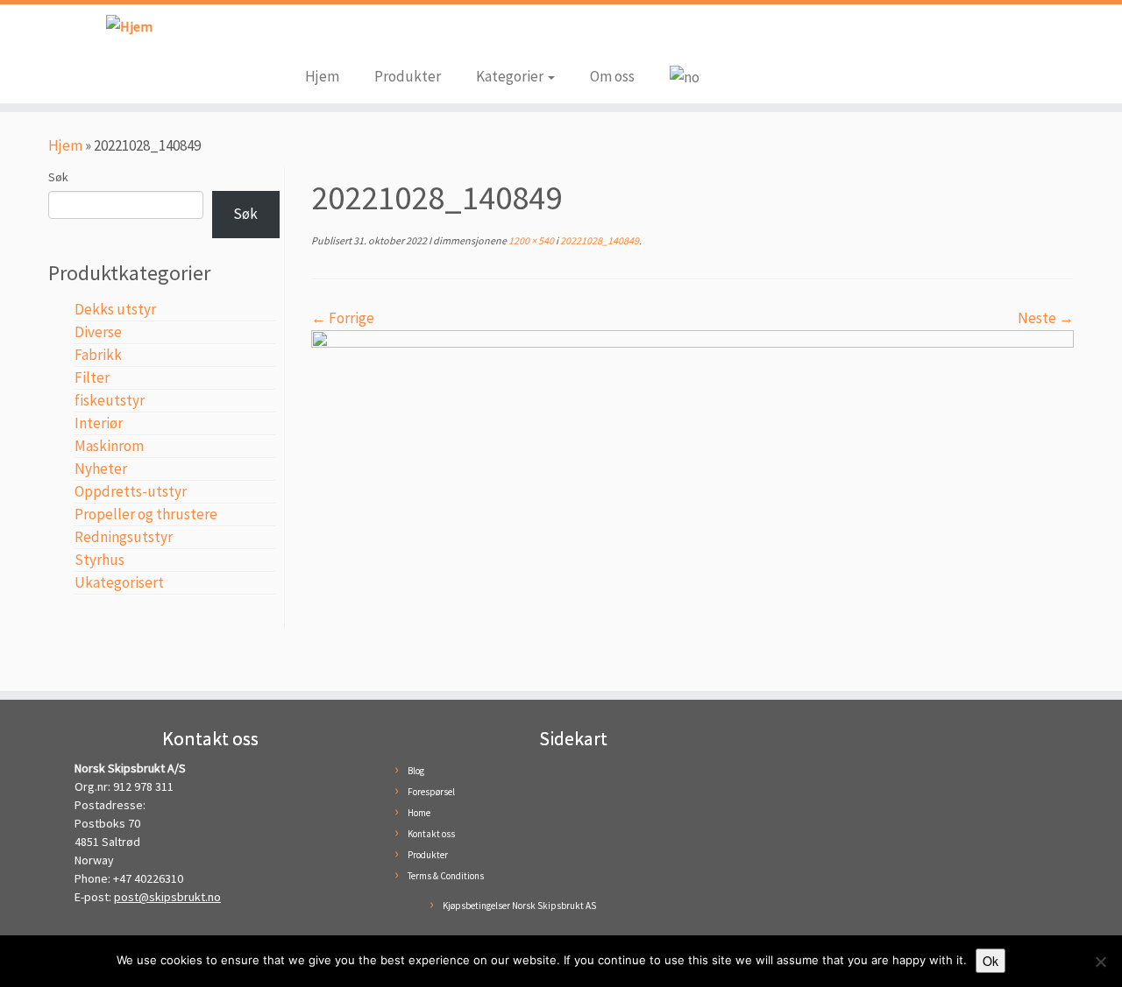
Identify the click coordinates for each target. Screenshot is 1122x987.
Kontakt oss (431, 834)
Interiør (99, 423)
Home (419, 813)
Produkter (407, 76)
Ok (990, 960)
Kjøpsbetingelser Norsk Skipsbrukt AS (519, 905)
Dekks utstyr (115, 309)
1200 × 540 (530, 240)
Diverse (98, 332)
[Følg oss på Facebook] (318, 37)
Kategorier (511, 76)
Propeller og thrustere (146, 514)
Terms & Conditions (446, 876)
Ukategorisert (119, 582)
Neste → (1046, 318)
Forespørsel (431, 792)
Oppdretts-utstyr (131, 491)
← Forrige (342, 318)
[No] (1100, 961)
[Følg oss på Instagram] (344, 37)
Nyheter (101, 468)
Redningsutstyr (124, 536)
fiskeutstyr (110, 400)
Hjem (322, 76)
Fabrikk (98, 354)
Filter (92, 377)
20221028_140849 (598, 240)
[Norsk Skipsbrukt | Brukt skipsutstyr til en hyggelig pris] (129, 26)
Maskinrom (109, 445)
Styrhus (99, 559)
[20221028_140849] (692, 500)
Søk (58, 177)
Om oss (612, 76)
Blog (416, 771)
